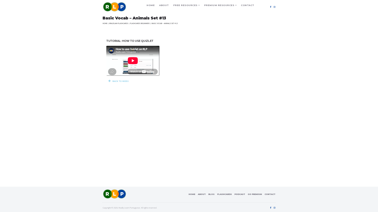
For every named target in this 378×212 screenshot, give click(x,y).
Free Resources (185, 5)
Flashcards (224, 194)
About (164, 5)
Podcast (239, 194)
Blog (211, 194)
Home (151, 5)
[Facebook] (270, 7)
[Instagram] (274, 7)
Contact (247, 5)
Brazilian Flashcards (118, 23)
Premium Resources (219, 5)
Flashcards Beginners (140, 23)
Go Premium (255, 194)
